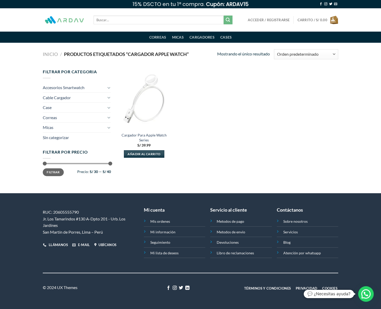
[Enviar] (228, 20)
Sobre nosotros (295, 221)
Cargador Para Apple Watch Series (144, 137)
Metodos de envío (231, 232)
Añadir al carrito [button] (144, 154)
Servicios (290, 232)
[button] (366, 294)
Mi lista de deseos (164, 253)
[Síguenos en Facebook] (320, 4)
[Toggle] (109, 87)
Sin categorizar (56, 137)
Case (47, 107)
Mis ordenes (160, 221)
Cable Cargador (57, 97)
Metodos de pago (230, 221)
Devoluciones (228, 242)
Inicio (50, 54)
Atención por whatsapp (302, 253)
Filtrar (53, 172)
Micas (178, 37)
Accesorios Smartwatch (63, 87)
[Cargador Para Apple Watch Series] (144, 99)
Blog (287, 242)
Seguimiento (160, 242)
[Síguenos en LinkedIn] (187, 288)
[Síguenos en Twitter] (330, 4)
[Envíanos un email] (335, 4)
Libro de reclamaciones (235, 253)
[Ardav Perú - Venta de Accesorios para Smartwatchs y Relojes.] (64, 20)
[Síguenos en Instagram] (325, 4)
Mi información (162, 232)
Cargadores (202, 37)
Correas (157, 37)
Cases (226, 37)
